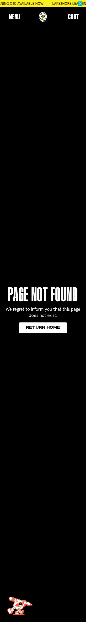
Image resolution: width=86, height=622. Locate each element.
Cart (73, 17)
